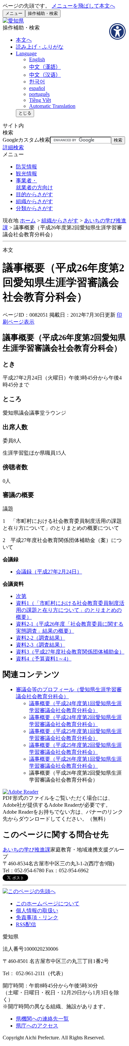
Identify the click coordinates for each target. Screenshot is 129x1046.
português (39, 94)
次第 (21, 596)
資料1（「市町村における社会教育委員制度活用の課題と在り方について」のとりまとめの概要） (70, 610)
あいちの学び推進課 (26, 849)
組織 (34, 201)
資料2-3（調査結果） (40, 645)
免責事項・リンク (37, 917)
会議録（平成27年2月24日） (49, 571)
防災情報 (26, 166)
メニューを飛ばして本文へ (83, 6)
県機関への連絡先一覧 (42, 1019)
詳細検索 (13, 147)
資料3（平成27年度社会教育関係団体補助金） (70, 652)
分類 (34, 208)
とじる (25, 113)
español (37, 88)
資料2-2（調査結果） (40, 638)
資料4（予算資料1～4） (43, 658)
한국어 (37, 81)
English (37, 59)
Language (26, 53)
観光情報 (26, 173)
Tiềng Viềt (40, 100)
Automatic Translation (52, 106)
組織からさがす (59, 220)
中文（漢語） (45, 67)
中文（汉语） (45, 75)
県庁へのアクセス (37, 1025)
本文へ (24, 40)
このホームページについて (47, 903)
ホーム (28, 220)
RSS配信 (26, 924)
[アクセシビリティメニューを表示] (117, 31)
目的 (34, 194)
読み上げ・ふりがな (40, 47)
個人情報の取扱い (37, 910)
